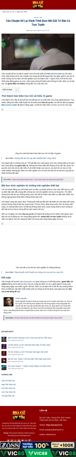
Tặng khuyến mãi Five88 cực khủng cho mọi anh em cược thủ (38, 272)
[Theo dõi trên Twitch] (29, 440)
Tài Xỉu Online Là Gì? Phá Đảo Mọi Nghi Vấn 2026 (28, 352)
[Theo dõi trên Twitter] (8, 440)
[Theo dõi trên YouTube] (22, 440)
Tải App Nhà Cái (7, 396)
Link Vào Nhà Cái (8, 392)
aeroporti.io (5, 423)
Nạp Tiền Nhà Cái (8, 384)
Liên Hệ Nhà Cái (8, 381)
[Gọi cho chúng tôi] (15, 440)
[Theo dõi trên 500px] (26, 440)
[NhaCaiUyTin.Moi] (38, 5)
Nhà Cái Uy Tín (8, 12)
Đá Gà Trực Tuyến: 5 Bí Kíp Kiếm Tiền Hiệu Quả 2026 (29, 359)
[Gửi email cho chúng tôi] (11, 440)
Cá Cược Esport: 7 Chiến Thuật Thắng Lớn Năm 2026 (29, 366)
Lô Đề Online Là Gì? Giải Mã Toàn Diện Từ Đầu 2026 (29, 345)
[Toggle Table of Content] (16, 90)
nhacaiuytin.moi (29, 282)
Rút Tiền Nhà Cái (8, 388)
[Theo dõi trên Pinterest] (19, 440)
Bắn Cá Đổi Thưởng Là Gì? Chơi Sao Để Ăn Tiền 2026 (30, 338)
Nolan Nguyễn (44, 30)
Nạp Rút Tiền (22, 12)
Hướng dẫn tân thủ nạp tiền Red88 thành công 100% (35, 158)
